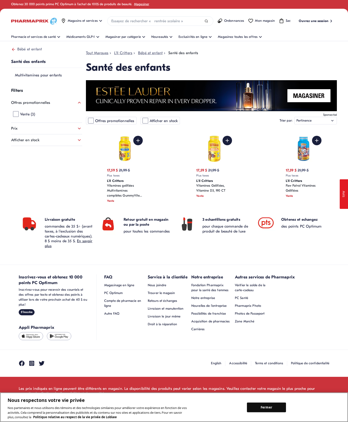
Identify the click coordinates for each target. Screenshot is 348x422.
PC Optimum (113, 293)
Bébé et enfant (29, 49)
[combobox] (160, 21)
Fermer (266, 407)
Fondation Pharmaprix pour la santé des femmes (209, 287)
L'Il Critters (123, 53)
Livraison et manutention (165, 309)
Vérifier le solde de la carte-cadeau (250, 287)
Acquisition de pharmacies (210, 321)
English (216, 363)
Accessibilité (238, 363)
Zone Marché (244, 321)
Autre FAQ (111, 314)
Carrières (198, 329)
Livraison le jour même (164, 316)
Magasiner (141, 4)
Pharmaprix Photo (248, 306)
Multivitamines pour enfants (38, 75)
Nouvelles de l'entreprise (209, 306)
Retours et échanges (162, 301)
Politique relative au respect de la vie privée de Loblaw (75, 417)
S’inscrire (26, 312)
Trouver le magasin (161, 293)
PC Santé (241, 298)
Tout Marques (97, 53)
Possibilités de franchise (208, 314)
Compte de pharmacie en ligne (122, 303)
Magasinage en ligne (119, 285)
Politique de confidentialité (310, 363)
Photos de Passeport (250, 314)
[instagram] (32, 363)
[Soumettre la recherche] (206, 21)
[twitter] (42, 363)
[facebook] (22, 363)
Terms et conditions (269, 363)
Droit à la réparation (162, 324)
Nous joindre (157, 285)
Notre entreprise (203, 298)
